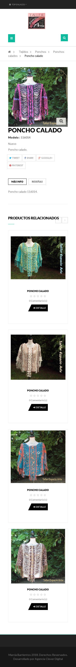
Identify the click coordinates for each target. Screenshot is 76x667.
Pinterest (17, 165)
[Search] (64, 37)
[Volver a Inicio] (9, 51)
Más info (17, 181)
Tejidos (23, 51)
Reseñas (37, 181)
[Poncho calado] (38, 257)
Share (29, 157)
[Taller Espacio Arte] (36, 21)
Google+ (46, 157)
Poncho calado (38, 291)
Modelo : (14, 137)
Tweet (16, 157)
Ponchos (40, 51)
